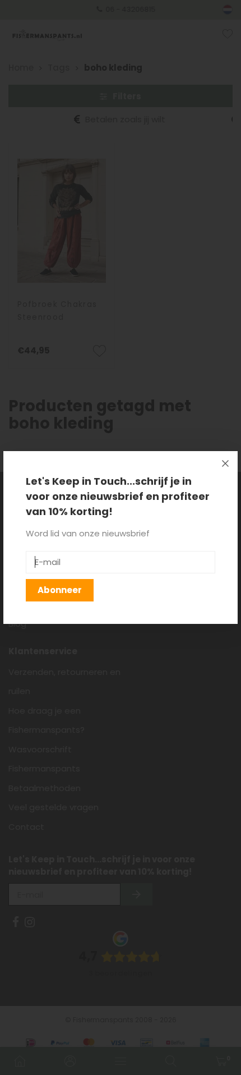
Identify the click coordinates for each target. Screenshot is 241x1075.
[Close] (225, 463)
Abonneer (60, 590)
